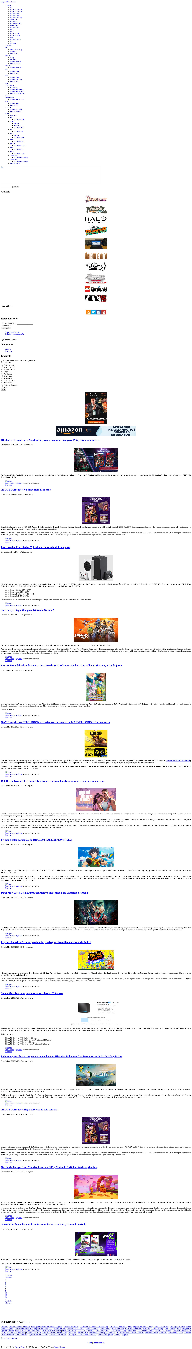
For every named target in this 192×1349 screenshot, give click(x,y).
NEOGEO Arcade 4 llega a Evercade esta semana (29, 1109)
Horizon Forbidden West (16, 1333)
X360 (12, 151)
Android (13, 44)
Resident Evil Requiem (163, 1331)
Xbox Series (9, 85)
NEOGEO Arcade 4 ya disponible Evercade (26, 489)
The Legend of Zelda (177, 1327)
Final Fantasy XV (102, 1331)
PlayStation (7, 374)
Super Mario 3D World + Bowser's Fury (94, 1327)
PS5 (6, 75)
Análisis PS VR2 (16, 79)
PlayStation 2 (8, 383)
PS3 (11, 147)
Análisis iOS (14, 103)
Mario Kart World (92, 1329)
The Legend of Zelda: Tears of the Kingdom (46, 1327)
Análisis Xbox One (16, 89)
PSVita (12, 143)
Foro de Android (15, 111)
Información (99, 1343)
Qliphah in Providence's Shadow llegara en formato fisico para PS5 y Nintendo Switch (50, 440)
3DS (11, 121)
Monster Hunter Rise (71, 1327)
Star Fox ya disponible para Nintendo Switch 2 (27, 610)
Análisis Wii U (19, 137)
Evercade (13, 115)
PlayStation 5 (14, 16)
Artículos (8, 46)
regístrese (19, 483)
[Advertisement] (96, 1306)
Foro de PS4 (14, 73)
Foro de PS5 (14, 81)
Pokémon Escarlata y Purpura (19, 1327)
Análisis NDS (19, 119)
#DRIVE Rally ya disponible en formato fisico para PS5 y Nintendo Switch (43, 1224)
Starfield (117, 1335)
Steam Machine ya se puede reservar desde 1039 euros (32, 993)
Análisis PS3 (18, 149)
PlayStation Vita (15, 40)
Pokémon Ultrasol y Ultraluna (156, 1333)
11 (6, 1295)
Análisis (8, 6)
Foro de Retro (15, 163)
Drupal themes (59, 1347)
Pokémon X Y (83, 1333)
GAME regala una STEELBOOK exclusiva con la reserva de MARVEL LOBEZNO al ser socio (55, 722)
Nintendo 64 (7, 378)
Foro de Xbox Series (17, 93)
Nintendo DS (14, 34)
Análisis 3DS (19, 127)
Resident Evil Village (119, 1331)
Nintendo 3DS (15, 36)
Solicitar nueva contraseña (14, 334)
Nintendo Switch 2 (16, 12)
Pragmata (125, 1335)
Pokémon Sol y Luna (175, 1333)
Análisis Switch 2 (16, 67)
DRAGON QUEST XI (86, 1331)
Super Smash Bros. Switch (51, 1331)
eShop (12, 57)
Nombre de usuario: (8, 323)
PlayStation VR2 (16, 18)
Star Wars (146, 1329)
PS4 (6, 69)
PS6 (6, 83)
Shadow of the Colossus (57, 1335)
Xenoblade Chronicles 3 (118, 1327)
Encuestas (8, 351)
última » (8, 1303)
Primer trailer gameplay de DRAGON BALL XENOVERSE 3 (36, 839)
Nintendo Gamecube (10, 385)
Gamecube (13, 159)
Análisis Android (16, 109)
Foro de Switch (15, 63)
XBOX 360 (14, 26)
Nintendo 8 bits (8, 365)
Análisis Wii (18, 131)
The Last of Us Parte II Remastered (27, 1331)
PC (11, 8)
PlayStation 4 (14, 14)
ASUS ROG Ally (16, 50)
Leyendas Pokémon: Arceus (38, 1335)
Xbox (5, 387)
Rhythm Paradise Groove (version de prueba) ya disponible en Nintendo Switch (46, 942)
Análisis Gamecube (21, 161)
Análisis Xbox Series (17, 91)
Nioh (166, 1329)
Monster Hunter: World (133, 1329)
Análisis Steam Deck (17, 99)
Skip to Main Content (8, 2)
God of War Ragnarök (105, 1335)
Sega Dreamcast (9, 381)
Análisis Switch (15, 61)
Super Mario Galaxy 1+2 (43, 1329)
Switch (7, 55)
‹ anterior (8, 1277)
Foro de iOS (14, 105)
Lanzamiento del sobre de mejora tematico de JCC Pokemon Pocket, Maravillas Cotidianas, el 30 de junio (61, 665)
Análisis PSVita (19, 145)
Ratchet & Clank (60, 1329)
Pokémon (13, 59)
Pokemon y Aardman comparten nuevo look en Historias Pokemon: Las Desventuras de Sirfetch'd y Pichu (61, 1056)
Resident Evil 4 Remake (75, 1329)
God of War (72, 1333)
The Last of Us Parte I (146, 1331)
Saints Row (132, 1331)
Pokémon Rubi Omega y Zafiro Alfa (102, 1333)
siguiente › (9, 1301)
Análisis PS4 (14, 71)
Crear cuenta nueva (12, 332)
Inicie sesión (9, 483)
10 (6, 1293)
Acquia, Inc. (19, 1347)
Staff (89, 1343)
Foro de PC (14, 54)
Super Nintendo (9, 369)
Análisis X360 (19, 153)
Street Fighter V (175, 1329)
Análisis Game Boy (21, 157)
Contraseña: (6, 326)
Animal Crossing (157, 1329)
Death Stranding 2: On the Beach (112, 1329)
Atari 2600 (7, 363)
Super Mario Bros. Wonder (142, 1327)
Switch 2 (8, 65)
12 (6, 1297)
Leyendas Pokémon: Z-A (24, 1329)
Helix (7, 95)
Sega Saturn (7, 376)
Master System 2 (9, 367)
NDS (11, 117)
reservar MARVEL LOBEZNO (178, 761)
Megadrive (7, 372)
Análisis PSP (18, 141)
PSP (11, 38)
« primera (8, 1275)
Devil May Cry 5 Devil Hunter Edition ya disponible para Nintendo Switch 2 (44, 892)
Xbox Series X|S (16, 24)
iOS (11, 42)
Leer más (8, 485)
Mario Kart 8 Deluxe (161, 1327)
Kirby (130, 1327)
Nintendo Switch (16, 10)
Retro (7, 113)
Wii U (12, 32)
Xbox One (13, 22)
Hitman (11, 1331)
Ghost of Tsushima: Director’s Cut (54, 1333)
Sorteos (8, 349)
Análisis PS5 (14, 77)
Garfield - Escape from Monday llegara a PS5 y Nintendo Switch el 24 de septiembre (49, 1167)
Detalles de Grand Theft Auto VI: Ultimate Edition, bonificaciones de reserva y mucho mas (52, 780)
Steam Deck (14, 20)
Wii (11, 30)
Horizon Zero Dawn (33, 1333)
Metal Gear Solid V (69, 1331)
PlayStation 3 (14, 28)
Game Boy (13, 155)
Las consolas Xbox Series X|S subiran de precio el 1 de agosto (35, 547)
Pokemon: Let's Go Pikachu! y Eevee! (130, 1333)
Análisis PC (14, 52)
